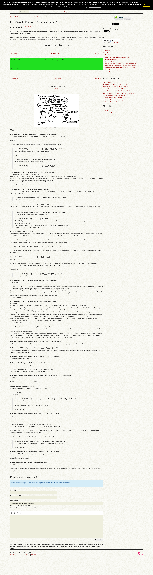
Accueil (12, 17)
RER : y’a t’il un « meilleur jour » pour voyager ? (117, 102)
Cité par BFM (107, 82)
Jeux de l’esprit (109, 55)
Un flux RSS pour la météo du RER (113, 89)
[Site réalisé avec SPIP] (140, 555)
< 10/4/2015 (14, 53)
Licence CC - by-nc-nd (109, 112)
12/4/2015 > (98, 53)
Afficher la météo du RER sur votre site (114, 95)
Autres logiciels (109, 72)
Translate (116, 42)
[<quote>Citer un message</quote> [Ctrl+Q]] (20, 513)
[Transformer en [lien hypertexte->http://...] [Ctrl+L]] (17, 513)
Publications (106, 51)
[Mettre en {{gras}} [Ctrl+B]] (11, 513)
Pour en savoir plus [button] (95, 7)
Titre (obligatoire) (15, 500)
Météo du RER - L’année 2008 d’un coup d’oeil (116, 87)
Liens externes (54, 12)
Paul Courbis (28, 27)
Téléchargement (65, 12)
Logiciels (25, 17)
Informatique (106, 110)
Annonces (45, 12)
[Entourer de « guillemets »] (23, 513)
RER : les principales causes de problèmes (115, 97)
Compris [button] (146, 5)
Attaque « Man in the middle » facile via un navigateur (120, 63)
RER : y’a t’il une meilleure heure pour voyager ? (117, 100)
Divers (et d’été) (34, 12)
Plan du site (13, 555)
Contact (75, 12)
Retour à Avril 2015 (56, 53)
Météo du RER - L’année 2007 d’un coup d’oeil (116, 91)
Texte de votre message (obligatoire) (20, 505)
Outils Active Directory (111, 70)
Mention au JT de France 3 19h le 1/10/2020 (115, 84)
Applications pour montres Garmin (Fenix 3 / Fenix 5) (120, 67)
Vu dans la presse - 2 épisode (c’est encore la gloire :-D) (119, 93)
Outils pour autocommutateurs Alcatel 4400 (117, 57)
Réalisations (23, 12)
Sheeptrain (50, 128)
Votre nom (13, 490)
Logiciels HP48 (109, 61)
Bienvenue (14, 12)
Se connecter (21, 555)
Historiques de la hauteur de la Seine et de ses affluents (120, 65)
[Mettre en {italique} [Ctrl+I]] (14, 513)
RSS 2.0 (33, 555)
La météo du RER (33, 17)
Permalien (56, 88)
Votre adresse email (15, 495)
